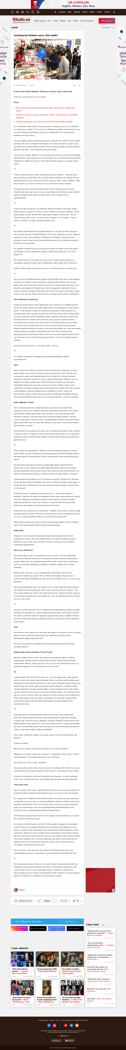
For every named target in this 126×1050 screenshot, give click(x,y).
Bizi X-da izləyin (74, 928)
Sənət (85, 12)
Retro (75, 21)
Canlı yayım (106, 21)
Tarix (69, 21)
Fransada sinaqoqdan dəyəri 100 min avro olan (44, 121)
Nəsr (69, 12)
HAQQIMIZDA (43, 1020)
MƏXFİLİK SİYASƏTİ (81, 1020)
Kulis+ (99, 12)
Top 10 (107, 12)
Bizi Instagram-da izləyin (20, 928)
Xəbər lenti (93, 924)
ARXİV (57, 1020)
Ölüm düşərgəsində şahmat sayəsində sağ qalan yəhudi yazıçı (45, 109)
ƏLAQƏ (51, 1020)
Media (62, 21)
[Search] (114, 12)
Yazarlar (77, 12)
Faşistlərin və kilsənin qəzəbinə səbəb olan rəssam (46, 116)
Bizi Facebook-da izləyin (57, 928)
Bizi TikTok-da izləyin (38, 928)
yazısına (37, 97)
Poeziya (62, 12)
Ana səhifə (105, 27)
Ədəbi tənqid (39, 21)
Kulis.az (22, 890)
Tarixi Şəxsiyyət (87, 21)
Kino (49, 21)
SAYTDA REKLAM (67, 1020)
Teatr (55, 21)
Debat (92, 12)
